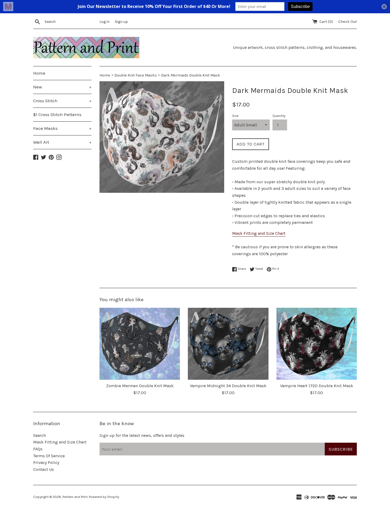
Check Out (347, 21)
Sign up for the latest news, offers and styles (141, 435)
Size (235, 116)
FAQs (37, 448)
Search (39, 435)
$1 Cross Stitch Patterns (57, 114)
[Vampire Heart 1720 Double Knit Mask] (316, 344)
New (62, 86)
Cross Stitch (62, 100)
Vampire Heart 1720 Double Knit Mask (316, 385)
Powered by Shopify (104, 497)
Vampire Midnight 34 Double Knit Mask (228, 385)
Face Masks (62, 128)
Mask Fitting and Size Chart (258, 233)
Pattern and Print (75, 497)
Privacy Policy (46, 462)
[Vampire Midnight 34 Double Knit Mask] (228, 344)
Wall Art (62, 142)
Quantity (278, 116)
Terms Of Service (49, 455)
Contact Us (43, 469)
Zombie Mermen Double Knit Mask (140, 385)
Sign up (121, 21)
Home (39, 73)
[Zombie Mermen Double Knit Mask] (139, 344)
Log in (104, 21)
